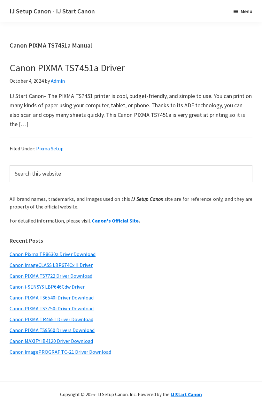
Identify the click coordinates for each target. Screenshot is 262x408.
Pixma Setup (50, 148)
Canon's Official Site (115, 220)
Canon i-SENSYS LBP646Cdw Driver (47, 286)
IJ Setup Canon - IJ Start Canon (52, 11)
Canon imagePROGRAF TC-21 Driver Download (60, 352)
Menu (246, 11)
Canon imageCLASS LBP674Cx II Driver (51, 265)
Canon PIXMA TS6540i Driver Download (52, 297)
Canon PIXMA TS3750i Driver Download (52, 308)
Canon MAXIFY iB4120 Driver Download (51, 341)
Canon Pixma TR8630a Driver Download (53, 254)
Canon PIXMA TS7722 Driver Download (51, 276)
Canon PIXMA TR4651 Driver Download (51, 319)
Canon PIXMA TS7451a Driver (67, 68)
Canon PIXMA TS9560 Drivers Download (52, 330)
